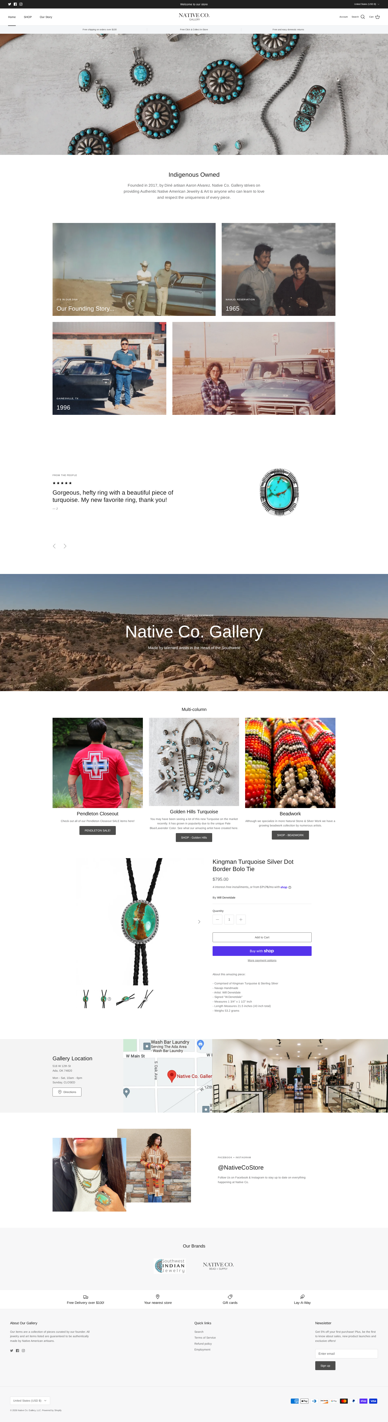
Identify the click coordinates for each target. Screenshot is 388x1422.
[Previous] (54, 546)
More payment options (262, 960)
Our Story (46, 17)
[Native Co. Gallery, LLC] (194, 17)
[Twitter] (9, 4)
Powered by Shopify (52, 1410)
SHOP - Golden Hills (194, 837)
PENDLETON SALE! (98, 830)
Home (12, 17)
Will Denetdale (226, 897)
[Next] (65, 546)
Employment (202, 1349)
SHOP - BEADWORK (290, 835)
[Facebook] (15, 4)
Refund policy (203, 1343)
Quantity (218, 910)
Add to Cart (262, 937)
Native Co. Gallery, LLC (29, 1410)
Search (198, 1331)
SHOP (28, 17)
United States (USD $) (365, 4)
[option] (194, 94)
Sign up (325, 1365)
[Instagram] (20, 4)
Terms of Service (205, 1337)
